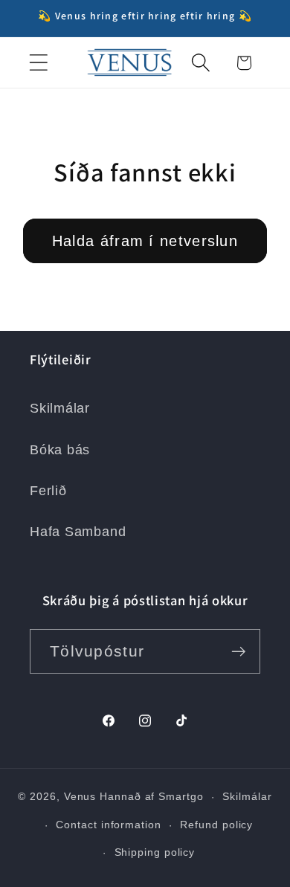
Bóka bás (60, 449)
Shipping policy (155, 852)
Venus (80, 796)
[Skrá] (238, 651)
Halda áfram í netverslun (145, 241)
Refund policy (216, 824)
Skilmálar (60, 408)
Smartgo (180, 796)
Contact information (108, 824)
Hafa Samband (78, 531)
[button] (38, 63)
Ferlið (48, 490)
